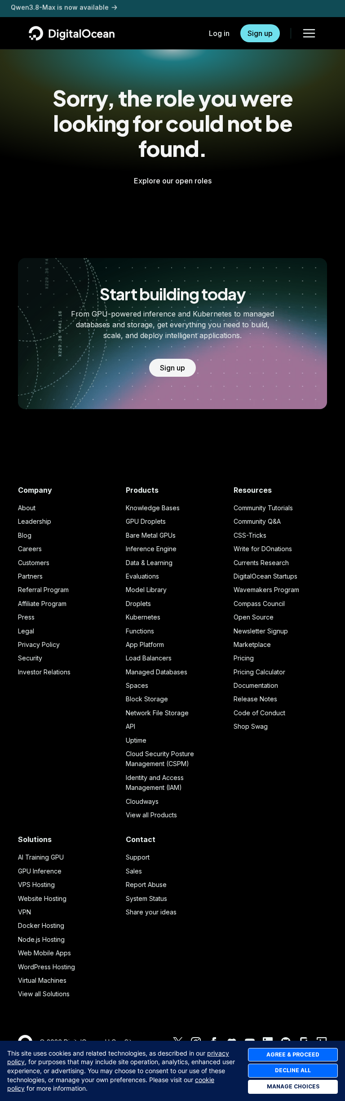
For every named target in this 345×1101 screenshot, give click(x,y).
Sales (134, 871)
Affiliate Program (42, 603)
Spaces (137, 685)
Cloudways (142, 801)
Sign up (260, 33)
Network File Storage (157, 713)
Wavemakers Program (266, 589)
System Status (146, 898)
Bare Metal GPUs (151, 535)
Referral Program (43, 589)
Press (26, 617)
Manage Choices (293, 1086)
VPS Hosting (36, 884)
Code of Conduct (259, 713)
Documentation (256, 685)
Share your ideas (151, 912)
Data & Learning (149, 562)
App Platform (145, 644)
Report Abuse (146, 884)
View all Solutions (44, 994)
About (26, 508)
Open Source (254, 617)
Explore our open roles (173, 180)
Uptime (136, 740)
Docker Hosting (41, 925)
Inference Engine (151, 549)
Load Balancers (149, 658)
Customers (33, 562)
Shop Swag (251, 726)
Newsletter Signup (261, 631)
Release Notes (255, 699)
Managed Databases (156, 672)
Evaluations (142, 576)
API (130, 726)
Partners (30, 576)
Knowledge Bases (153, 508)
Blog (24, 535)
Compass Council (259, 603)
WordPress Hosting (46, 967)
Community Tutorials (263, 508)
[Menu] (309, 33)
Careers (30, 549)
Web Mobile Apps (44, 953)
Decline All (293, 1070)
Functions (140, 631)
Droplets (138, 603)
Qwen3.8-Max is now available (60, 8)
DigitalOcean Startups (265, 576)
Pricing (244, 658)
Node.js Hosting (41, 939)
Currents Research (261, 562)
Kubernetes (143, 617)
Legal (26, 631)
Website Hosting (42, 898)
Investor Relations (44, 672)
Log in (219, 33)
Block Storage (147, 699)
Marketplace (252, 644)
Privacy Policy (39, 644)
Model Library (146, 589)
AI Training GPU (41, 857)
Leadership (34, 521)
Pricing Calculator (259, 672)
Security (30, 658)
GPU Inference (40, 871)
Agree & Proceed (292, 1054)
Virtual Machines (42, 980)
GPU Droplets (146, 521)
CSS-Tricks (250, 535)
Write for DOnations (263, 549)
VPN (24, 912)
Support (138, 857)
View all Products (151, 815)
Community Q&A (257, 521)
